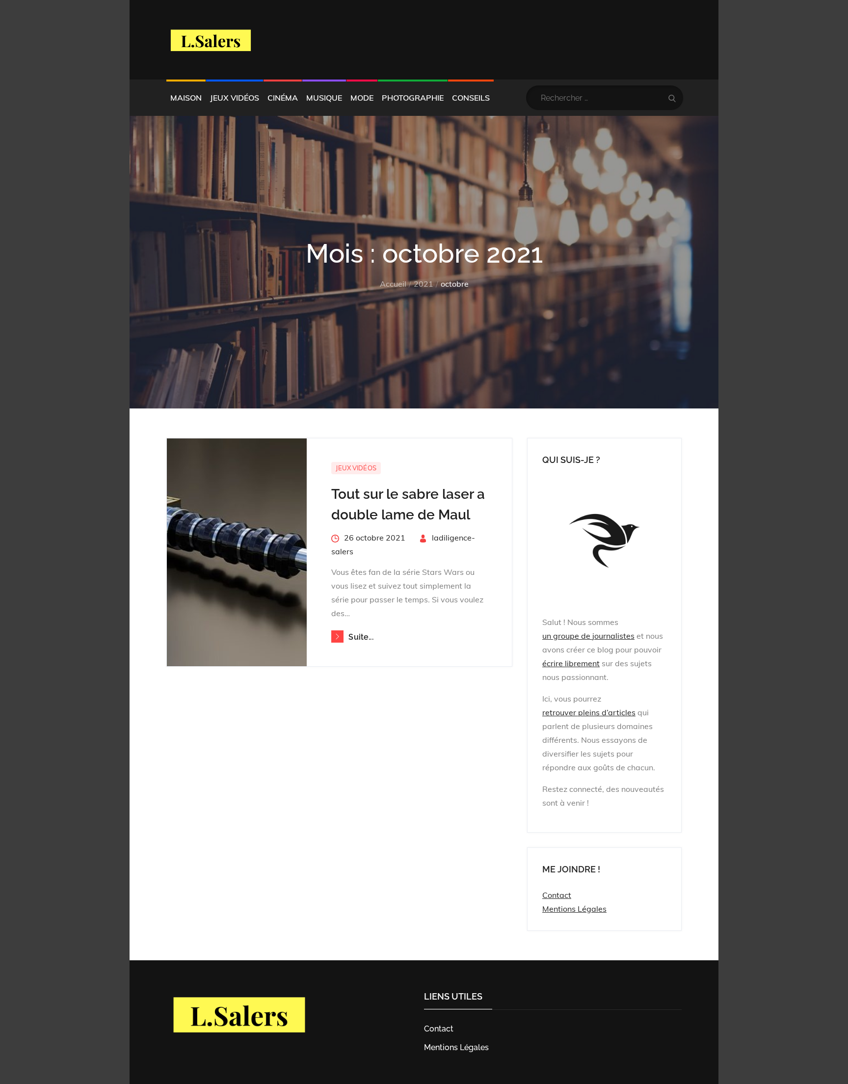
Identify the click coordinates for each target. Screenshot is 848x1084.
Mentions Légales (574, 909)
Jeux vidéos (234, 98)
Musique (324, 98)
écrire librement (571, 663)
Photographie (413, 98)
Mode (361, 98)
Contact (556, 895)
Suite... (360, 637)
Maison (186, 98)
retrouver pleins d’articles (589, 712)
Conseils (471, 98)
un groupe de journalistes (588, 636)
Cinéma (282, 98)
